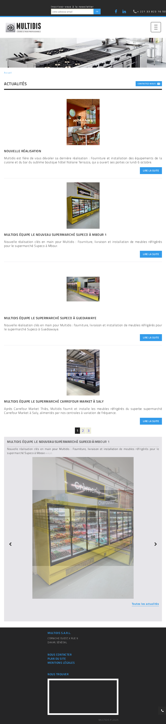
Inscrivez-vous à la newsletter (72, 7)
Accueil (8, 72)
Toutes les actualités (145, 604)
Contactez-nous (146, 83)
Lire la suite (151, 170)
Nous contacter (60, 655)
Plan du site (57, 659)
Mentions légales (61, 663)
